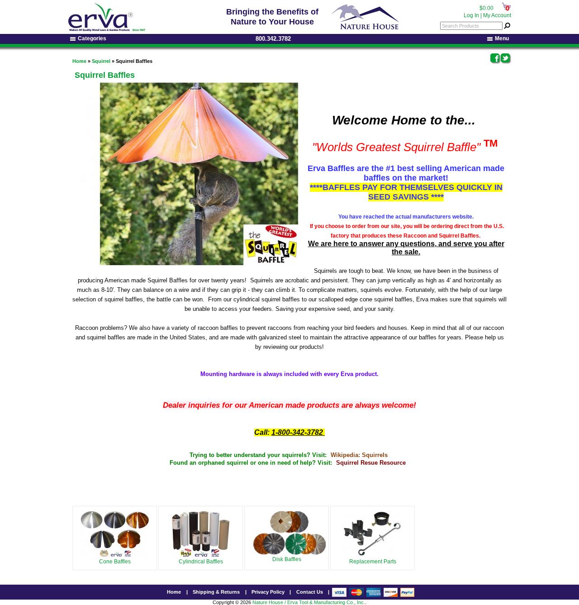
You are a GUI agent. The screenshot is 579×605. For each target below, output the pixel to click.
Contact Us (309, 592)
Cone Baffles (115, 561)
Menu (502, 38)
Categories (92, 38)
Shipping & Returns (216, 592)
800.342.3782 (273, 38)
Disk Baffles (286, 559)
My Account (497, 15)
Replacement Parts (372, 561)
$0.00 (486, 8)
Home (79, 61)
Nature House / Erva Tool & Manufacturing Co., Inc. (308, 602)
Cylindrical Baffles (201, 561)
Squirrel (101, 61)
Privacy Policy (268, 592)
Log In (471, 15)
